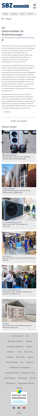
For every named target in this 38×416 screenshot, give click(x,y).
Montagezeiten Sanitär (28, 373)
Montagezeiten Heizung (12, 373)
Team (22, 362)
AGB (27, 336)
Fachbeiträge (9, 357)
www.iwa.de (7, 112)
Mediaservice (30, 362)
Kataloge (5, 14)
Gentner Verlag (20, 357)
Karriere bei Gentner (12, 362)
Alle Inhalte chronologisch (15, 341)
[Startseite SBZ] (15, 5)
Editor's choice (28, 352)
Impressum (30, 357)
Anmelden (29, 341)
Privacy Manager (22, 378)
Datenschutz (10, 352)
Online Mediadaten (9, 378)
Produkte (30, 14)
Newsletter (29, 346)
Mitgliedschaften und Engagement (20, 367)
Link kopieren (23, 121)
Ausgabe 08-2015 (21, 37)
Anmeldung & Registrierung (15, 346)
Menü (34, 8)
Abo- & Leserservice (17, 336)
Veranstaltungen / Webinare (26, 383)
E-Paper (19, 352)
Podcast (22, 14)
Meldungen (14, 14)
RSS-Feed (33, 378)
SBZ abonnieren (10, 383)
